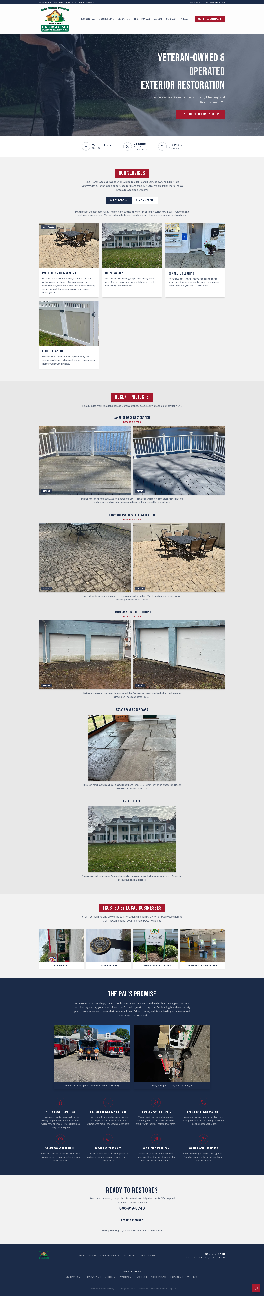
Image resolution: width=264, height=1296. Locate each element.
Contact (152, 1255)
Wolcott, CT (192, 1277)
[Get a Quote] (256, 1288)
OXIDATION (123, 19)
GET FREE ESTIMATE (210, 19)
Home (81, 1255)
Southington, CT (74, 1277)
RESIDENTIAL (87, 19)
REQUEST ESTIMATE (132, 1220)
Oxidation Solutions (109, 1255)
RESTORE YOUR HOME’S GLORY (200, 114)
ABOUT (158, 19)
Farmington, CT (93, 1277)
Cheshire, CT (126, 1277)
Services (92, 1255)
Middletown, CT (158, 1277)
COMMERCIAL (106, 19)
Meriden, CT (111, 1277)
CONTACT (171, 19)
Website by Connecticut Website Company (157, 1289)
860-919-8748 (132, 1208)
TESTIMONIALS (142, 19)
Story (142, 1255)
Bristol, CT (142, 1277)
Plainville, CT (176, 1277)
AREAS (184, 19)
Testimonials (129, 1255)
